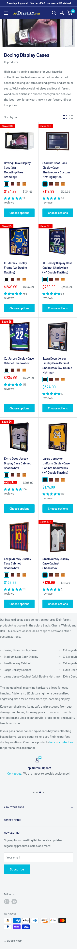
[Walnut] (18, 184)
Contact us (14, 773)
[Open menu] (6, 13)
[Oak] (24, 184)
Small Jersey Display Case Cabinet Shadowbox (55, 563)
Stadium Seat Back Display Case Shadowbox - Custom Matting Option (56, 170)
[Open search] (54, 13)
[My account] (62, 13)
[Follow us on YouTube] (14, 901)
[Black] (6, 184)
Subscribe (17, 869)
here (52, 742)
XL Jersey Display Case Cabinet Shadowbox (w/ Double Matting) (57, 267)
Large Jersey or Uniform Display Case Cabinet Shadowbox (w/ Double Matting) (56, 465)
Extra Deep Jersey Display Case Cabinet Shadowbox (17, 463)
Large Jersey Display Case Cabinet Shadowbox (17, 563)
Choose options (19, 212)
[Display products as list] (71, 117)
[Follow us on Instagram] (6, 901)
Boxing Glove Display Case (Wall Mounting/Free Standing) (17, 170)
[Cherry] (12, 184)
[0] (69, 13)
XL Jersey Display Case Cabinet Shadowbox (19, 361)
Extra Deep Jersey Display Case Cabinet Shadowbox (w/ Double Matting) (57, 365)
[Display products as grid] (65, 117)
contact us (66, 742)
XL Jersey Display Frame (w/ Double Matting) (15, 267)
